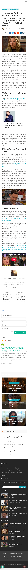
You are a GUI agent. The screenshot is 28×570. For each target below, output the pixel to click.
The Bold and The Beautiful (14, 399)
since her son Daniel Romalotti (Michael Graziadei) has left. (14, 165)
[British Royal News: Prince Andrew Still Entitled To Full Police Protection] (4, 525)
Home (4, 553)
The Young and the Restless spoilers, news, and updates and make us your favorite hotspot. (14, 248)
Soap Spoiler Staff (16, 556)
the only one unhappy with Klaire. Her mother (14, 99)
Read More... (4, 475)
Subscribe (22, 487)
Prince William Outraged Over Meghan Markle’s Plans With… (14, 421)
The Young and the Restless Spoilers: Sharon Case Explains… (14, 388)
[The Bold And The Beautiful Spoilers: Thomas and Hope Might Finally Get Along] (4, 531)
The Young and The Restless (8, 9)
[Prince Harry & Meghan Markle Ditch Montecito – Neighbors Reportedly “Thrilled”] (4, 495)
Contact (19, 559)
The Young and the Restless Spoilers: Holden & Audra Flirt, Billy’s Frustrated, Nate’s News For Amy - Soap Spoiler (12, 349)
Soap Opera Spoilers (16, 553)
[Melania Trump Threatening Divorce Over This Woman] (4, 508)
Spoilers (16, 9)
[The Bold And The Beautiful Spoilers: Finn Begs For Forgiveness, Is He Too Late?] (4, 515)
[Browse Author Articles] (14, 273)
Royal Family (14, 416)
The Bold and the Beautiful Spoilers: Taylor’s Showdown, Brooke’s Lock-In (7, 298)
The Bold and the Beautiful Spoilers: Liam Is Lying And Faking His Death (20, 298)
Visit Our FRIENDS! (9, 431)
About (5, 556)
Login (2, 310)
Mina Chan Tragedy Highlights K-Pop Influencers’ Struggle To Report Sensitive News (14, 445)
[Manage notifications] (24, 567)
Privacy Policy (8, 559)
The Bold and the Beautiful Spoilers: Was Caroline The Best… (14, 405)
